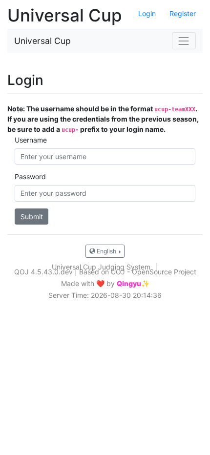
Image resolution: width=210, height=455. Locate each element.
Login (147, 13)
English (106, 251)
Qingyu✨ (133, 283)
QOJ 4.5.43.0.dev (43, 272)
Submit (32, 216)
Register (182, 13)
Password (30, 176)
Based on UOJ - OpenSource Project (137, 272)
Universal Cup (42, 41)
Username (31, 140)
